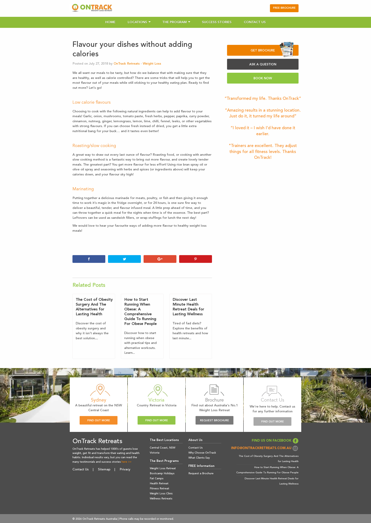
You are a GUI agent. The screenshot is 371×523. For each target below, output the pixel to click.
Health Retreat (159, 483)
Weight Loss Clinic (161, 493)
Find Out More (98, 420)
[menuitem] (110, 22)
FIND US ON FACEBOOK (272, 440)
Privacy (125, 469)
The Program (174, 22)
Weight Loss (152, 63)
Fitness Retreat (159, 488)
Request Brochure (214, 420)
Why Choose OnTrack (202, 452)
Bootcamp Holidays (162, 473)
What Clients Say (199, 457)
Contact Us (255, 22)
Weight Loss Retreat (163, 468)
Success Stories (216, 22)
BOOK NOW (263, 78)
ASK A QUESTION (262, 64)
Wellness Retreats (161, 498)
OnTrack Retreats (127, 63)
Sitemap (104, 469)
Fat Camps (156, 478)
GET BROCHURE (263, 50)
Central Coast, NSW (162, 447)
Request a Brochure (201, 473)
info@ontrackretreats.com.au (261, 448)
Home (110, 22)
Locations (137, 22)
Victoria (154, 452)
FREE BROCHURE (284, 8)
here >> (126, 462)
